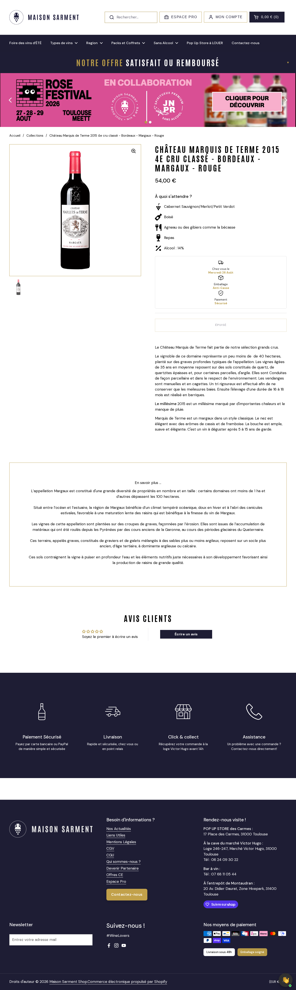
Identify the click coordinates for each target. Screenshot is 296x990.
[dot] (146, 122)
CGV (110, 848)
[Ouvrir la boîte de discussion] (286, 980)
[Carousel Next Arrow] (286, 100)
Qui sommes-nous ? (123, 861)
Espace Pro (184, 17)
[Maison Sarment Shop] (44, 17)
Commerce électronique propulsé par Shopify (127, 981)
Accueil (14, 135)
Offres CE (114, 874)
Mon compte (229, 17)
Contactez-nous (127, 894)
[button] (267, 17)
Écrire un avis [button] (186, 634)
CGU (110, 855)
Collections (34, 135)
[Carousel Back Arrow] (10, 100)
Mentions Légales (121, 841)
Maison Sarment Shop (68, 981)
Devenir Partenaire (122, 868)
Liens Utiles (115, 835)
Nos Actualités (118, 828)
